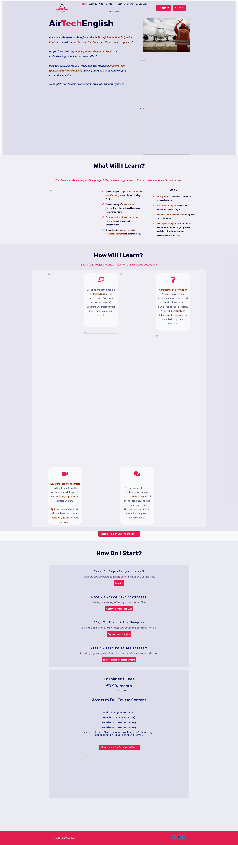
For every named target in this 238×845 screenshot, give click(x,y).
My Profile (114, 12)
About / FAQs (96, 4)
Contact (110, 4)
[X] (179, 837)
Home (83, 4)
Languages (141, 4)
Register (164, 7)
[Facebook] (174, 837)
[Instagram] (184, 837)
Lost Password (125, 4)
